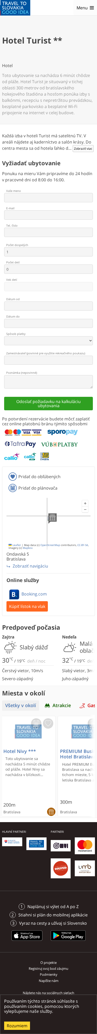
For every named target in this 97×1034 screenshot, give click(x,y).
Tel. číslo (12, 225)
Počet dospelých (17, 245)
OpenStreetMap (50, 545)
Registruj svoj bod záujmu (48, 968)
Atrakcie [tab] (62, 705)
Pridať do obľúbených (39, 476)
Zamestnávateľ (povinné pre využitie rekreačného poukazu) (45, 353)
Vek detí (11, 279)
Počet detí (13, 262)
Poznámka (21, 372)
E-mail (10, 208)
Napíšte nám (48, 980)
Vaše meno (13, 190)
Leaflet (16, 545)
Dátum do (13, 316)
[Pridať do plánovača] (36, 723)
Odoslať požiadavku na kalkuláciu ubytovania (48, 403)
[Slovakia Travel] (15, 8)
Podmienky (48, 974)
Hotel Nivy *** (19, 751)
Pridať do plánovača (37, 488)
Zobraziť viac (83, 148)
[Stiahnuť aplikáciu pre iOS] (27, 941)
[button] (85, 503)
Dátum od (13, 299)
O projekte (48, 962)
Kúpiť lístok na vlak (27, 606)
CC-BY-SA (82, 545)
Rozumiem (17, 1026)
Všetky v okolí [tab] (20, 705)
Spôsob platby (16, 333)
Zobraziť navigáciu (30, 566)
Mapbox (28, 548)
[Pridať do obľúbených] (48, 723)
